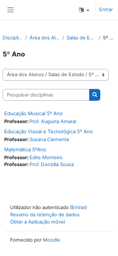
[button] (84, 10)
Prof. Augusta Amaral (53, 121)
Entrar (106, 9)
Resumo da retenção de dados (45, 215)
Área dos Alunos (45, 38)
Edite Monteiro (46, 157)
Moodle (51, 240)
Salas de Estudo (81, 38)
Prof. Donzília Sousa (52, 164)
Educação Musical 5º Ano (33, 113)
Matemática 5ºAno (25, 149)
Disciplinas (13, 38)
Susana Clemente (49, 139)
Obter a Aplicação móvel (37, 222)
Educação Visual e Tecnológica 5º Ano (48, 131)
